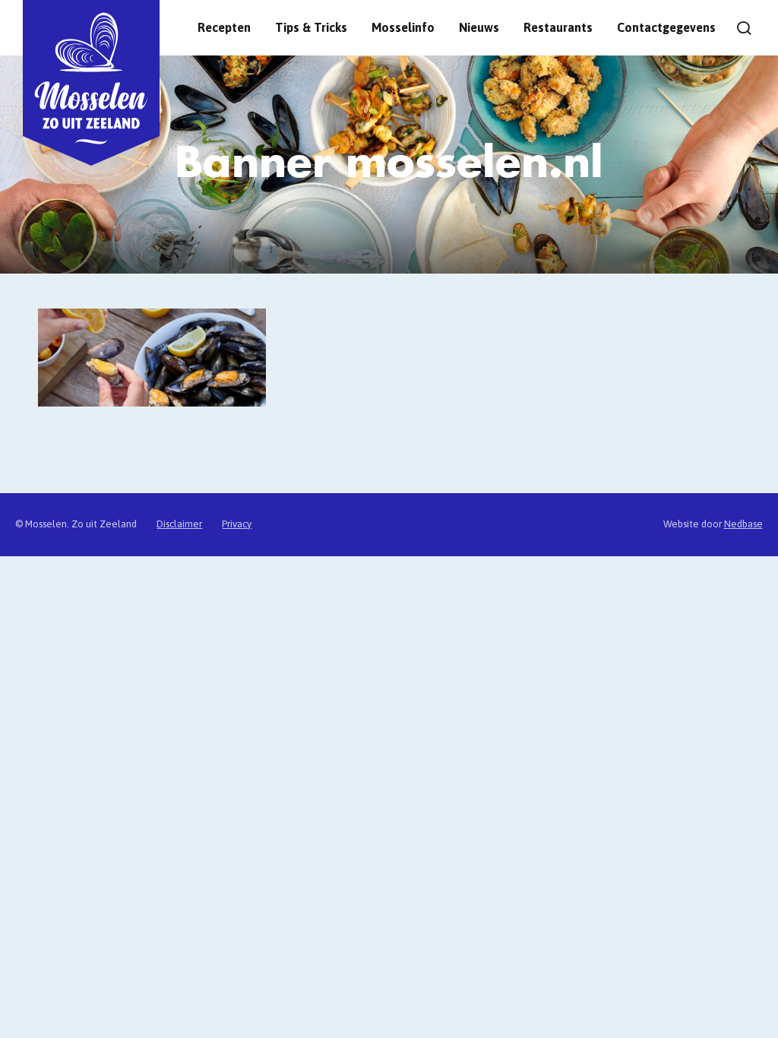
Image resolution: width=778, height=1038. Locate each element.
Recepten (224, 27)
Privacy (236, 524)
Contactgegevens (666, 27)
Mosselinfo (403, 27)
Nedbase (743, 524)
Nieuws (479, 27)
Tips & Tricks (311, 27)
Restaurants (558, 27)
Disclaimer (179, 524)
